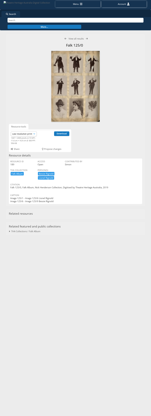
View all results (76, 38)
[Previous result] (65, 39)
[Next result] (86, 39)
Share (16, 148)
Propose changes (52, 148)
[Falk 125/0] (75, 86)
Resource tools (18, 126)
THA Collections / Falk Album (25, 231)
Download (62, 133)
